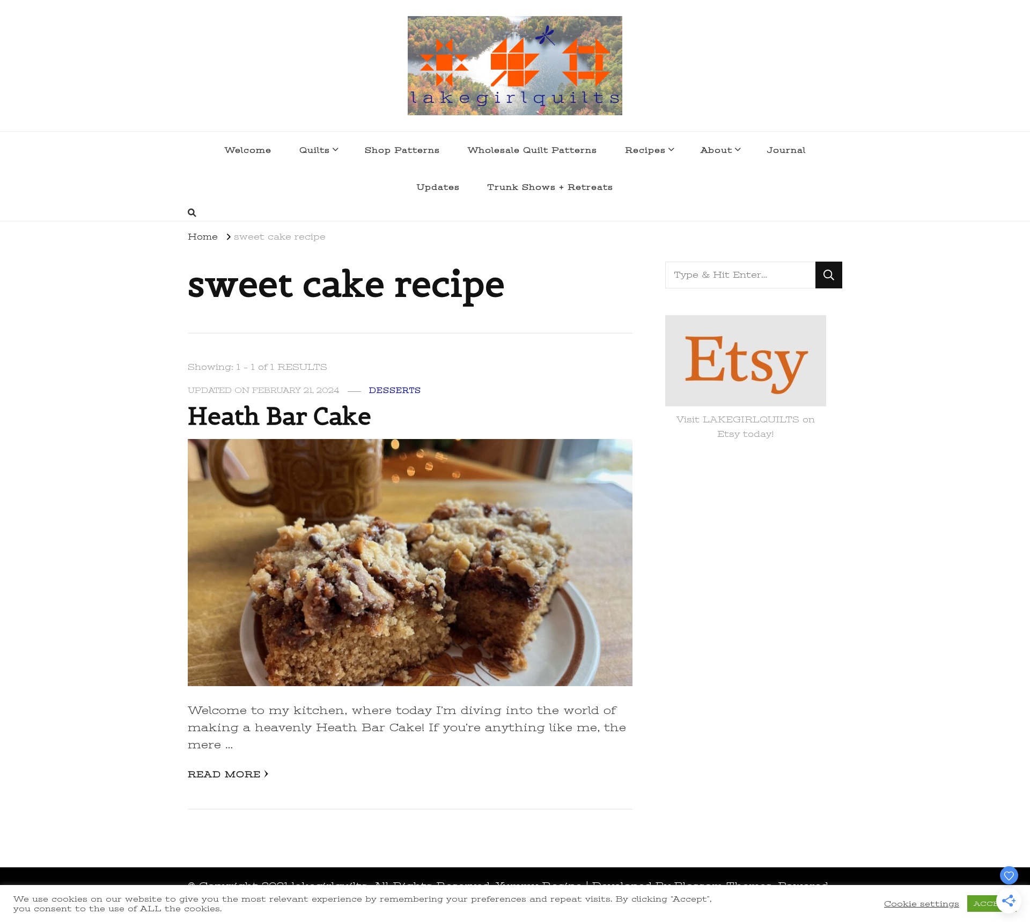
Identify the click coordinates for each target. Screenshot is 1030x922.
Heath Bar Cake (279, 416)
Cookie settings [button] (921, 903)
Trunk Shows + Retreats (550, 187)
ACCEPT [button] (992, 903)
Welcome (248, 150)
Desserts (395, 390)
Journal (786, 150)
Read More (224, 774)
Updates (438, 187)
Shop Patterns (402, 150)
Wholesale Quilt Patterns (532, 150)
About (716, 150)
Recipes (645, 150)
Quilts (314, 150)
